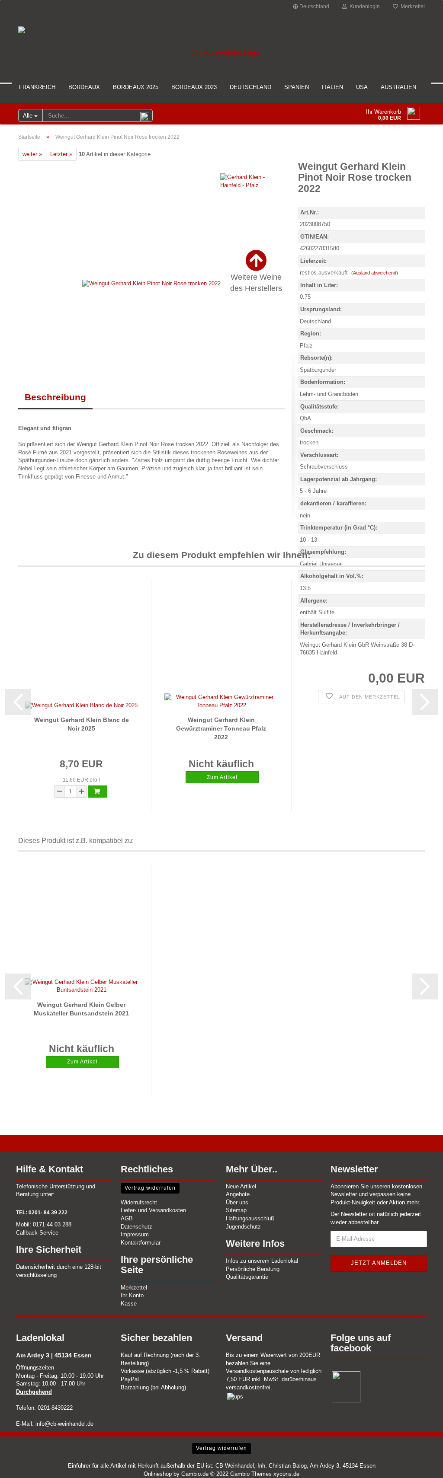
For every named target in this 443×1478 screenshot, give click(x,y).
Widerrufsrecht (139, 1202)
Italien (332, 87)
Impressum (135, 1234)
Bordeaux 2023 (194, 87)
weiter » (32, 154)
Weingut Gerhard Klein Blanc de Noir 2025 (81, 724)
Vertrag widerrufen (150, 1188)
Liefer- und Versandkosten (153, 1210)
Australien (398, 87)
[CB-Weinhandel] (221, 44)
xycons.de (286, 1474)
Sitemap (236, 1210)
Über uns (237, 1202)
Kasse (129, 1303)
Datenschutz (136, 1226)
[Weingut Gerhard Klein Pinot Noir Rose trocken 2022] (151, 283)
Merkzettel (411, 6)
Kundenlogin (363, 6)
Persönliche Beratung (252, 1269)
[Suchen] (144, 115)
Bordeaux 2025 (135, 87)
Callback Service (37, 1232)
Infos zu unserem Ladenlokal (262, 1261)
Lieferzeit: (313, 261)
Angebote (238, 1194)
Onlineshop (158, 1474)
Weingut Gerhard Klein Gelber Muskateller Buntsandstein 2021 (81, 1009)
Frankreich (37, 87)
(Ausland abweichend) (374, 272)
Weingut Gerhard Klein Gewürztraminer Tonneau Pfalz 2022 (221, 728)
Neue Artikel (241, 1186)
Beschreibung (55, 397)
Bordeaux (84, 87)
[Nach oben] (419, 1465)
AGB (127, 1218)
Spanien (296, 87)
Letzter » (61, 154)
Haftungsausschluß (250, 1218)
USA (362, 87)
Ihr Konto (132, 1295)
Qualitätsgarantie (247, 1277)
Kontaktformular (141, 1242)
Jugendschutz (243, 1226)
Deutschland (250, 87)
